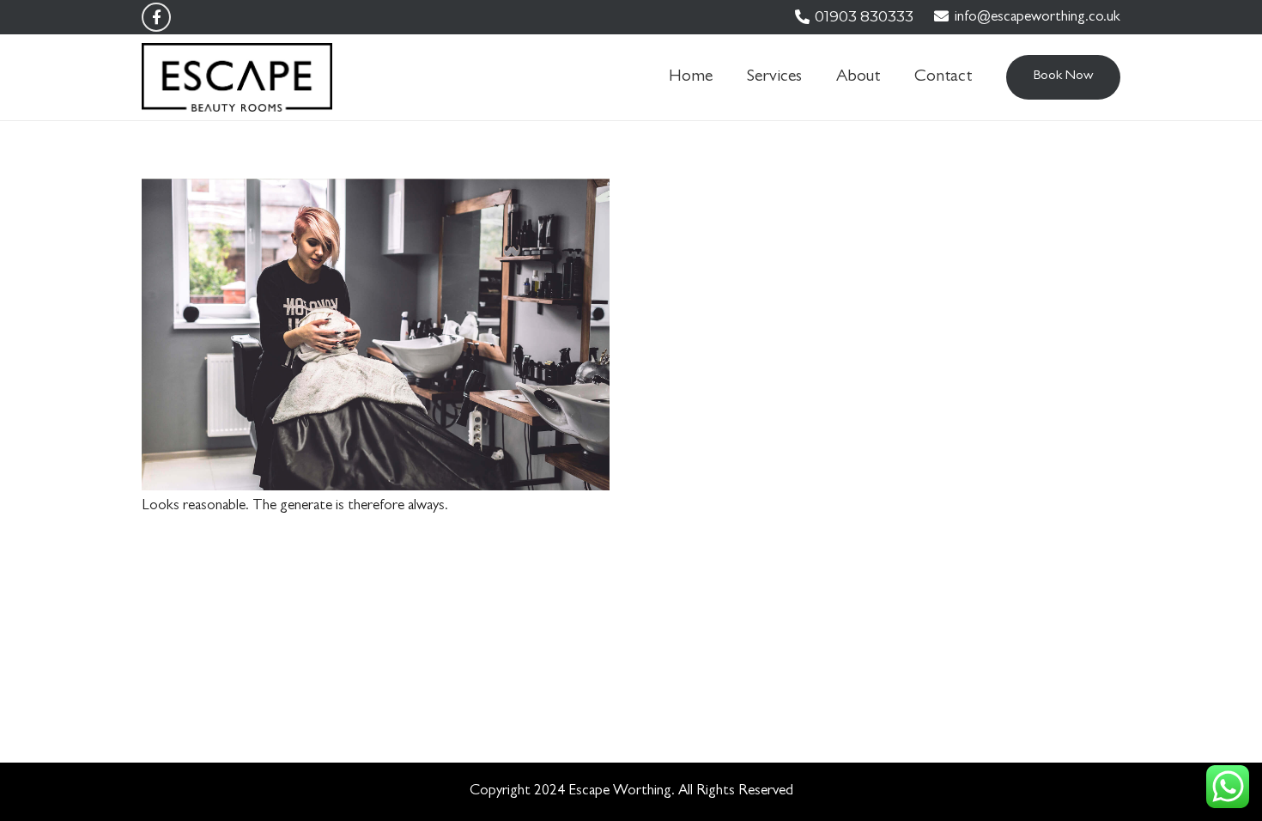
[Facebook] (156, 17)
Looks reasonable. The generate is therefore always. (295, 506)
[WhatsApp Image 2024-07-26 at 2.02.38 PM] (237, 77)
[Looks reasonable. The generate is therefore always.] (376, 192)
